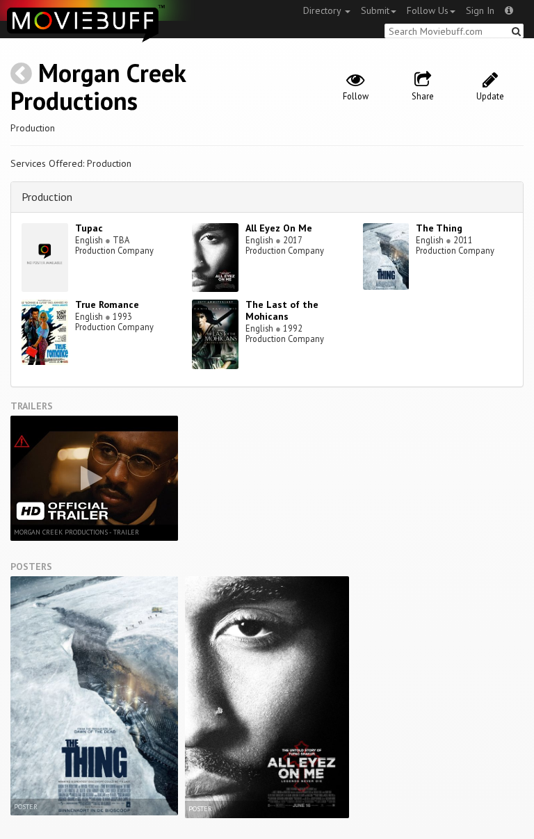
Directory (323, 10)
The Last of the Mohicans (281, 310)
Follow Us (427, 10)
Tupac (89, 228)
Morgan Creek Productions (98, 86)
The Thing (439, 228)
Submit (375, 10)
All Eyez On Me (278, 228)
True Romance (107, 304)
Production (47, 197)
